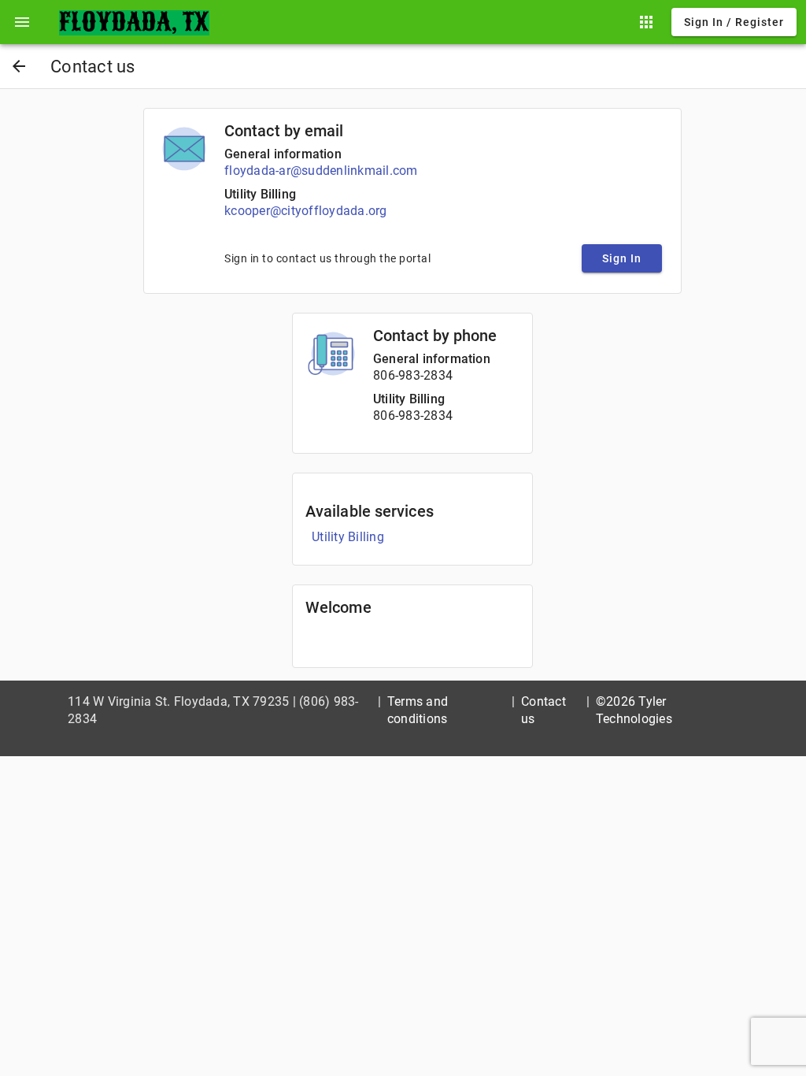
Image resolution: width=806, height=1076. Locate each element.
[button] (22, 22)
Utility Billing (260, 194)
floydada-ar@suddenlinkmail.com (321, 170)
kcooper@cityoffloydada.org (305, 210)
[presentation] (22, 22)
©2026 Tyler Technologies (634, 710)
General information (283, 154)
